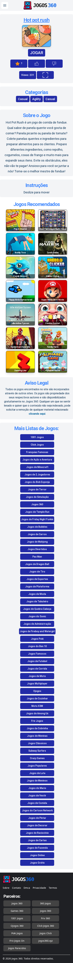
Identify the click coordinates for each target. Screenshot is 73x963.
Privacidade (39, 887)
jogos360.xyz (45, 940)
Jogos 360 (37, 504)
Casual (23, 99)
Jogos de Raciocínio (37, 833)
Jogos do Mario (37, 788)
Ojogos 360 (17, 925)
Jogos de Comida (37, 803)
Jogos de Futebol (37, 661)
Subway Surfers (37, 750)
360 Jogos (45, 903)
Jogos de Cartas (37, 840)
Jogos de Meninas (37, 735)
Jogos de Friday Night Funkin (37, 519)
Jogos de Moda (37, 594)
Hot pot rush (37, 20)
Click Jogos (37, 444)
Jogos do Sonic (37, 616)
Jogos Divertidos (37, 549)
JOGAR (36, 52)
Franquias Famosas (37, 452)
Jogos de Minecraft (37, 467)
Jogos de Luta (37, 773)
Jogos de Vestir (37, 795)
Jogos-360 (45, 910)
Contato (16, 887)
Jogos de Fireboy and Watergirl (37, 631)
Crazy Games (37, 758)
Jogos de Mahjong (37, 541)
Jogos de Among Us (37, 713)
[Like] (36, 64)
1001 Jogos (37, 437)
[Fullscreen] (45, 75)
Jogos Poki (37, 638)
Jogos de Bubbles (37, 526)
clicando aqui (37, 413)
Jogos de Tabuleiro (37, 601)
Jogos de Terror (37, 489)
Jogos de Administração (37, 623)
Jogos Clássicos (37, 743)
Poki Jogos (17, 933)
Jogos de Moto (37, 676)
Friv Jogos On (17, 940)
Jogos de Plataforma (37, 586)
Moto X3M (37, 706)
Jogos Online (37, 855)
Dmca (27, 887)
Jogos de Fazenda (37, 847)
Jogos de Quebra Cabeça (37, 609)
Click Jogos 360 (45, 925)
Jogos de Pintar (37, 818)
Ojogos (37, 691)
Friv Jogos (37, 721)
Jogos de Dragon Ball (37, 564)
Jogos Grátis (37, 862)
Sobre (6, 887)
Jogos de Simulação (37, 497)
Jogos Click (46, 933)
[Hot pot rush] (36, 46)
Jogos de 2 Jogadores (37, 474)
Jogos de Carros (37, 534)
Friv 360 (45, 918)
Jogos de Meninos (37, 780)
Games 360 (17, 910)
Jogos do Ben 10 (37, 646)
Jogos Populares (37, 765)
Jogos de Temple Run (37, 512)
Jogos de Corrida (37, 668)
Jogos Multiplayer (37, 683)
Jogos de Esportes (37, 579)
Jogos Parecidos (17, 948)
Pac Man (37, 556)
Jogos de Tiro (37, 571)
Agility (36, 99)
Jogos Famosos (37, 653)
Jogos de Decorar (37, 825)
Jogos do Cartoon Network (37, 810)
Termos (53, 887)
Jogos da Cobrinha (37, 728)
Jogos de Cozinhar (37, 698)
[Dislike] (54, 64)
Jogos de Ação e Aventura (37, 459)
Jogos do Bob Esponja (37, 482)
